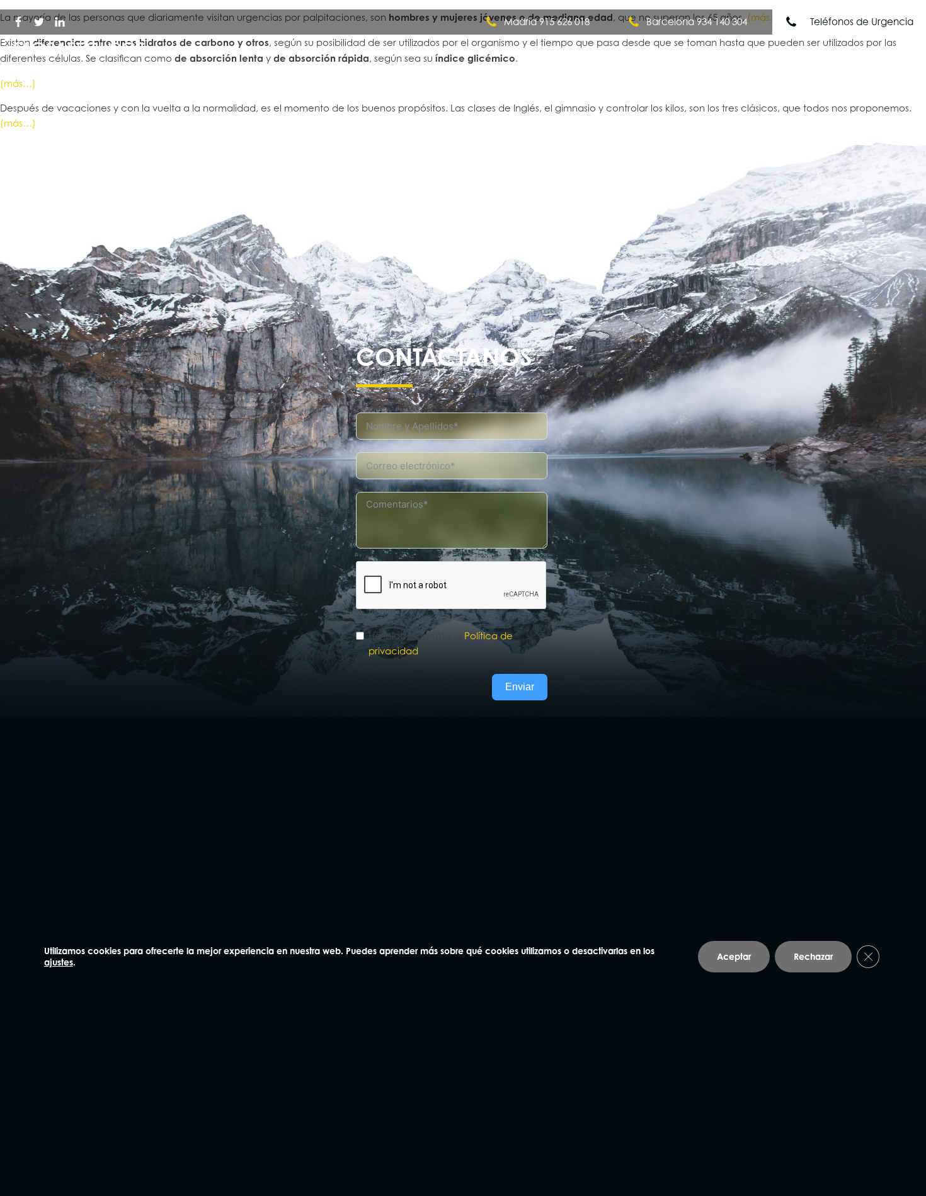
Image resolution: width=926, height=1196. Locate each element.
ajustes (58, 962)
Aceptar (734, 956)
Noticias (810, 54)
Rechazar (813, 956)
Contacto (877, 54)
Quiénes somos (593, 54)
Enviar (519, 686)
